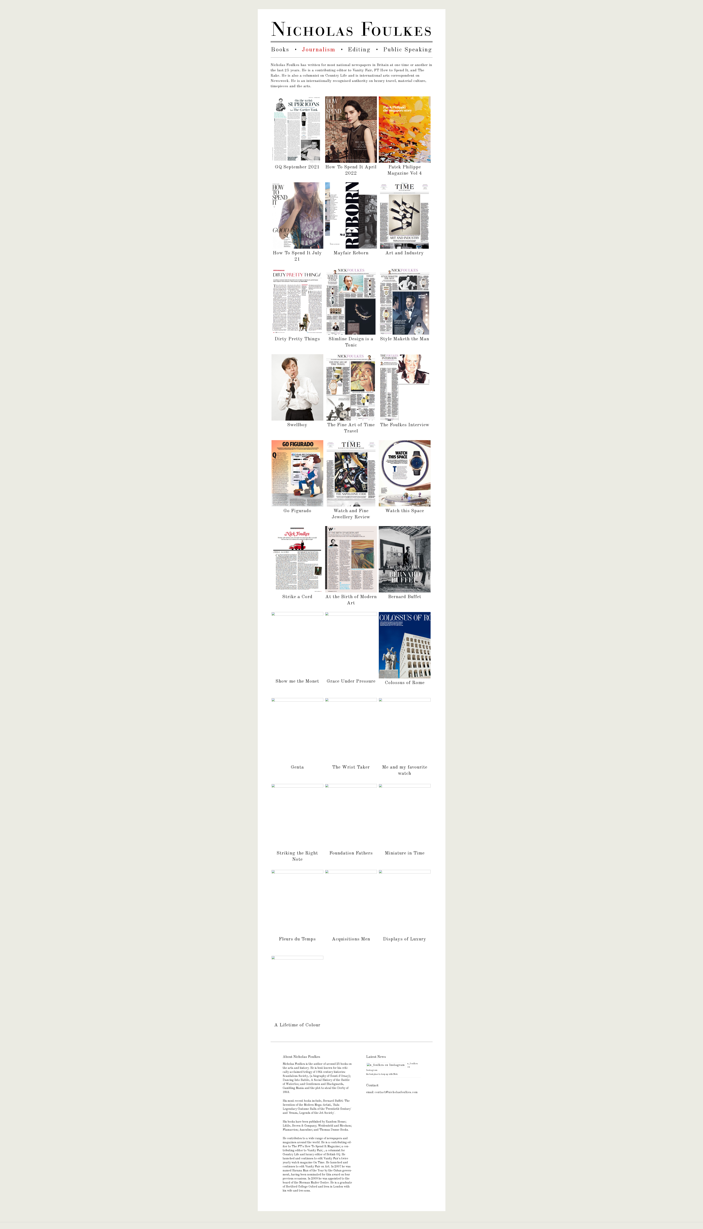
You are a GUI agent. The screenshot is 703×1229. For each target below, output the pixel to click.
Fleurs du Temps (297, 939)
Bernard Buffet (404, 596)
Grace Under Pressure (351, 681)
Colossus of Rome (405, 682)
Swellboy (297, 425)
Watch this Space (404, 511)
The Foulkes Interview (404, 425)
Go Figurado (297, 511)
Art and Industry (404, 253)
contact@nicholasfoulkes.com (396, 1092)
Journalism (318, 50)
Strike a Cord (297, 596)
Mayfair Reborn (351, 253)
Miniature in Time (405, 853)
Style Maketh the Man (404, 339)
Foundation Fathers (351, 853)
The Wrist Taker (351, 767)
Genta (297, 767)
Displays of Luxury (404, 939)
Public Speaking (407, 50)
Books (280, 50)
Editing (359, 50)
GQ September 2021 (297, 167)
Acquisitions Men (351, 939)
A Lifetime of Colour (297, 1025)
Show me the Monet (297, 681)
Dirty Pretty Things (297, 339)
